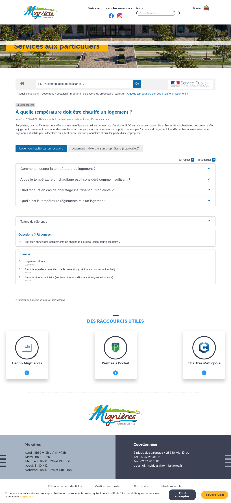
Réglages (26, 496)
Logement (48, 93)
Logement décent (35, 261)
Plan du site (141, 486)
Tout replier (184, 159)
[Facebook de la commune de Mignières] (189, 13)
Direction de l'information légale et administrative (41, 300)
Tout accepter (182, 494)
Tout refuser (214, 495)
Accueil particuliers (28, 93)
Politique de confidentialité (65, 486)
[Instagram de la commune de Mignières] (196, 13)
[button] (115, 169)
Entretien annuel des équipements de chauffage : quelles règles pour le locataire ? (72, 241)
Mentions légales (172, 486)
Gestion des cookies (108, 486)
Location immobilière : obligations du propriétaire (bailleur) (91, 93)
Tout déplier (205, 159)
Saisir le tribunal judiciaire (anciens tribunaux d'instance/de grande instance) (69, 277)
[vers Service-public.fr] (190, 84)
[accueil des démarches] (22, 83)
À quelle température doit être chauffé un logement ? (157, 93)
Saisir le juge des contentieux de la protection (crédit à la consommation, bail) (70, 269)
